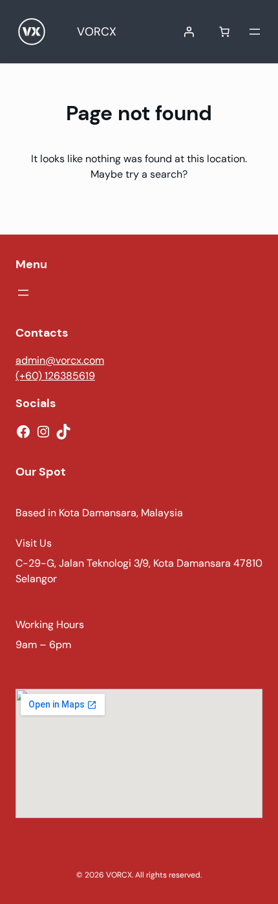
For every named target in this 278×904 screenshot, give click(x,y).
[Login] (189, 32)
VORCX (96, 31)
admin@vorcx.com (60, 360)
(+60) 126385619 (55, 376)
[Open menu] (254, 31)
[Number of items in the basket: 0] (224, 32)
